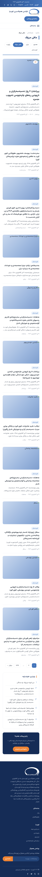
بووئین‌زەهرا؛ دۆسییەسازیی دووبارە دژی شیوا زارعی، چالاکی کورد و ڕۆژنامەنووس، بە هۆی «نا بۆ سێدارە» (19, 711)
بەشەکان (33, 26)
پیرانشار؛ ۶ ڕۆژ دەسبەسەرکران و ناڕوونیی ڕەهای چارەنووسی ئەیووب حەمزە (22, 95)
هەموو (35, 45)
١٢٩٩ (17, 665)
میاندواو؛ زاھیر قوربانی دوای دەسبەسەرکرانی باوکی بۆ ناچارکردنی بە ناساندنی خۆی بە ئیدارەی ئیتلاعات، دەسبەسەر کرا (21, 641)
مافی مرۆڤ (18, 45)
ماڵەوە (37, 33)
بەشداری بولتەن (32, 19)
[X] (11, 5)
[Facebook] (4, 5)
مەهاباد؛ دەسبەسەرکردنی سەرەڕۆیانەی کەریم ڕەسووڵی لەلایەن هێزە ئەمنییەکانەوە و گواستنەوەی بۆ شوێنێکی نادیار (22, 320)
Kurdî (31, 5)
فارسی (26, 5)
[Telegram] (8, 5)
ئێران (27, 45)
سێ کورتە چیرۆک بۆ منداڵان (25, 682)
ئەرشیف (36, 837)
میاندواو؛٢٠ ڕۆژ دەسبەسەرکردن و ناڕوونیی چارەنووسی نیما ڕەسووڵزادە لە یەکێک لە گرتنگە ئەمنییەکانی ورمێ (21, 722)
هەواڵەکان (30, 33)
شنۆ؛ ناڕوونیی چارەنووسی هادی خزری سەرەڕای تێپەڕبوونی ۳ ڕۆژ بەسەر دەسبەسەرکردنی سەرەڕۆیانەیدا (22, 691)
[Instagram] (14, 5)
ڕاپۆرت (8, 45)
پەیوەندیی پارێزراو (21, 749)
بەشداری (7, 859)
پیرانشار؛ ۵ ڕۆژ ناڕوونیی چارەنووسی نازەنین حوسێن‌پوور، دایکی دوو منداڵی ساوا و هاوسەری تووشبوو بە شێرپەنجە (21, 374)
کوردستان (34, 50)
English (20, 5)
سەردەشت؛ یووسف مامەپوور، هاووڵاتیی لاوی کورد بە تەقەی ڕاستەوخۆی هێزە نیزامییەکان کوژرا (21, 156)
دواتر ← (9, 665)
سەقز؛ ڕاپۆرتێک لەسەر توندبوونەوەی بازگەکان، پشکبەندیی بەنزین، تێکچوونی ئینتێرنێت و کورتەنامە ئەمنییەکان (21, 535)
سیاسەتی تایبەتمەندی (32, 841)
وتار (38, 813)
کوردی (36, 5)
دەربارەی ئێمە (35, 829)
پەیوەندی (36, 833)
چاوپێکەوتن (35, 817)
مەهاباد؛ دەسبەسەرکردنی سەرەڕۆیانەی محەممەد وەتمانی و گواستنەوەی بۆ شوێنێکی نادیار (22, 480)
